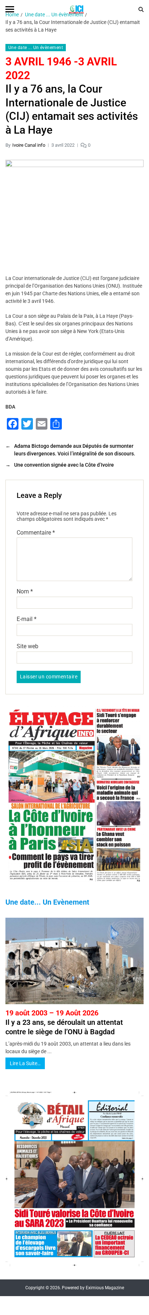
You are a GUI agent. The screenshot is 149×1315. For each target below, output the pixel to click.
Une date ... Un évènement (35, 47)
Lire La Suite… (25, 1063)
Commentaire (36, 532)
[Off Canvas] (9, 9)
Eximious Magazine (105, 1287)
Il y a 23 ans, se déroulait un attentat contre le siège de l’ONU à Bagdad (64, 1022)
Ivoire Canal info (28, 145)
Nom (25, 591)
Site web (27, 646)
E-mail (27, 619)
